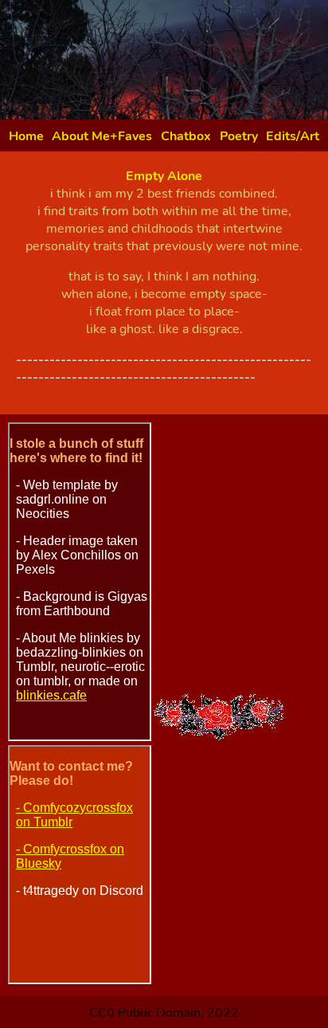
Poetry (239, 136)
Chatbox (186, 136)
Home (26, 136)
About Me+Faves (102, 136)
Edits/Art (292, 136)
